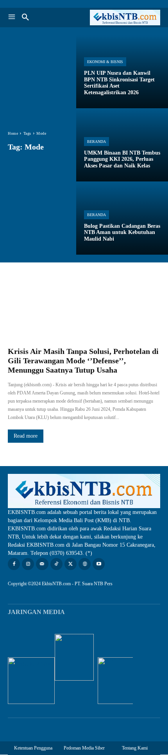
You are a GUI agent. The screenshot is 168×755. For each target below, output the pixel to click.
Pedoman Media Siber (84, 748)
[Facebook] (14, 564)
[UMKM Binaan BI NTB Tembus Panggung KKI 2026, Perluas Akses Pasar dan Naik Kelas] (122, 144)
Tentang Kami (135, 748)
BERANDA (96, 141)
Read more (26, 436)
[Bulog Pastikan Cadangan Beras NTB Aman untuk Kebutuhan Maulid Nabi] (122, 218)
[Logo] (122, 17)
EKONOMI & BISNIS (105, 62)
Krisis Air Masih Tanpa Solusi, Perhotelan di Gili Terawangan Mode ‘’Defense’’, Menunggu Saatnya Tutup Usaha (83, 360)
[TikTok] (56, 564)
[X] (70, 564)
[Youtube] (99, 564)
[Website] (85, 564)
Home (13, 133)
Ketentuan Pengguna (33, 748)
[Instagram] (28, 564)
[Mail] (42, 564)
